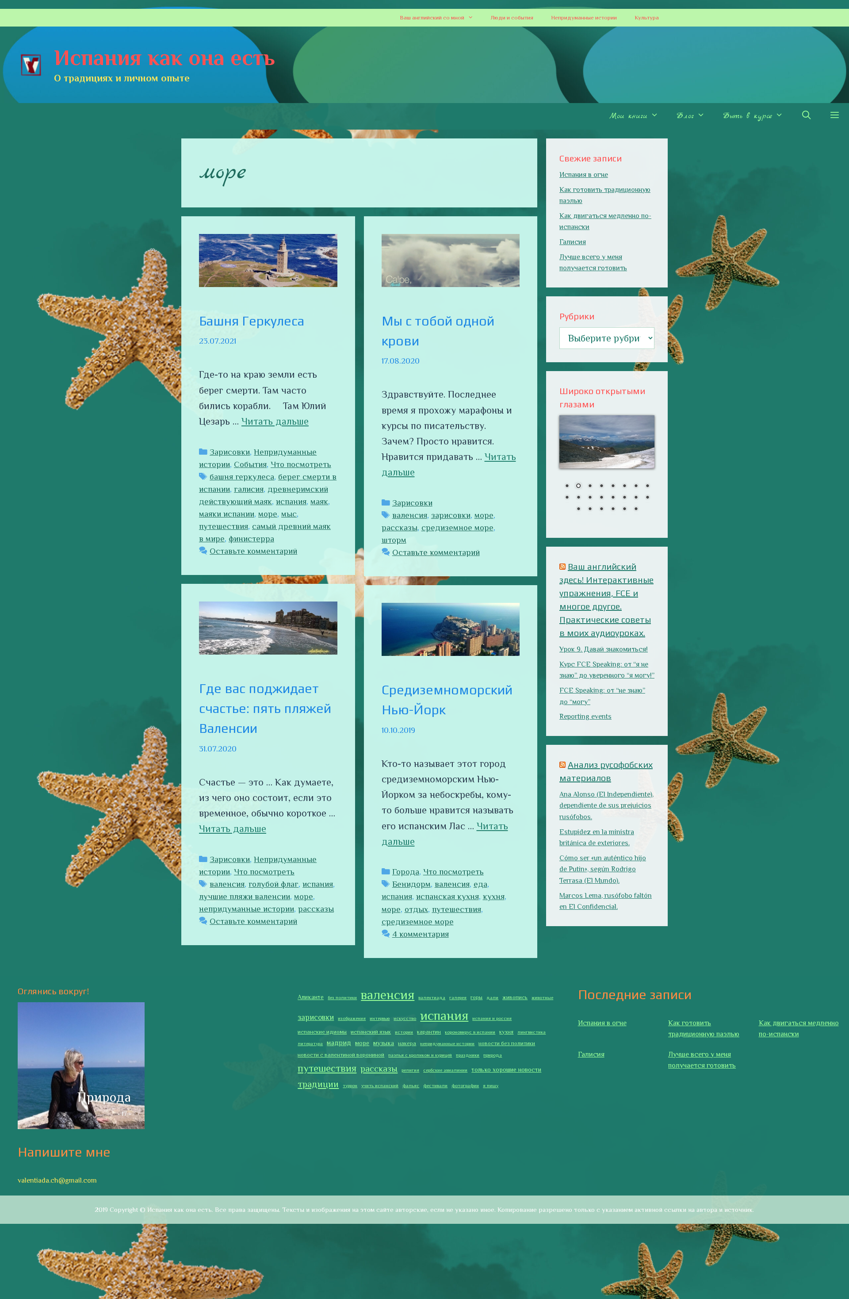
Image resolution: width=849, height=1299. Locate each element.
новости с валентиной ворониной (341, 1055)
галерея (458, 997)
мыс (289, 513)
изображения (352, 1018)
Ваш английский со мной (432, 17)
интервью (380, 1018)
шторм (394, 539)
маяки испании (226, 513)
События (250, 464)
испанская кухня (447, 896)
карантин (429, 1032)
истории (404, 1032)
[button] (473, 18)
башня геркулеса (242, 476)
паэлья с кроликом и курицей (420, 1055)
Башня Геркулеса (251, 321)
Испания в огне (583, 175)
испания (291, 501)
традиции (318, 1084)
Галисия (572, 242)
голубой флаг (273, 884)
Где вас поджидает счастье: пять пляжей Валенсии (265, 708)
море (267, 513)
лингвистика (531, 1032)
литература (310, 1043)
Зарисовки (230, 451)
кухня (494, 896)
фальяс (410, 1085)
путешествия (223, 526)
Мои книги (628, 116)
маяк (319, 501)
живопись (515, 997)
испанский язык (371, 1032)
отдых (416, 909)
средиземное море (457, 527)
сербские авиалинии (445, 1070)
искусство (405, 1018)
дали (492, 997)
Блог (685, 116)
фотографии (465, 1085)
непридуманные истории (246, 908)
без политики (342, 997)
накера (407, 1043)
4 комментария (420, 934)
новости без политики (506, 1043)
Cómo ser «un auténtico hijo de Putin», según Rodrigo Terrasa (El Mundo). (602, 869)
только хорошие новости (506, 1069)
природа (492, 1055)
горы (476, 997)
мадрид (339, 1042)
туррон (350, 1085)
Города (405, 871)
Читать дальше (275, 421)
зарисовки (450, 515)
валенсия (409, 515)
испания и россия (492, 1018)
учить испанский (379, 1085)
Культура (647, 17)
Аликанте (311, 996)
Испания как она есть (164, 57)
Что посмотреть (301, 464)
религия (410, 1070)
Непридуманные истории (584, 17)
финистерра (251, 538)
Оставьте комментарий (253, 551)
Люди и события (512, 17)
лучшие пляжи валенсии (244, 896)
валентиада (431, 997)
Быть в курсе (747, 116)
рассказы (399, 527)
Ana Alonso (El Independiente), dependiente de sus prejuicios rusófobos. (606, 805)
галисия (249, 489)
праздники (467, 1055)
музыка (383, 1042)
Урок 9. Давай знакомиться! (603, 649)
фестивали (435, 1085)
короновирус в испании (470, 1032)
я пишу (490, 1085)
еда (480, 884)
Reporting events (585, 716)
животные (542, 997)
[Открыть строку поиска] (806, 116)
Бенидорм (411, 884)
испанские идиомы (322, 1032)
